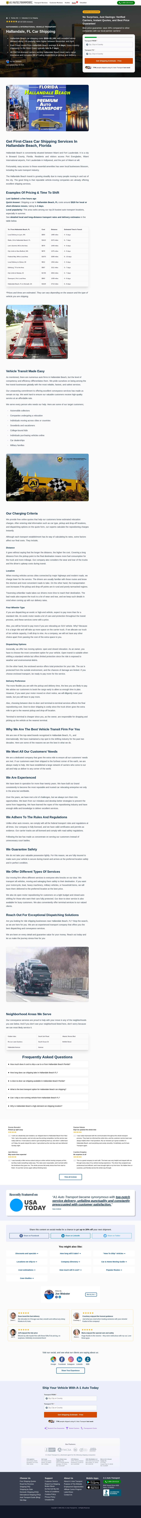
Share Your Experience (71, 1370)
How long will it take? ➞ (70, 1253)
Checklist (83, 3)
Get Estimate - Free (108, 61)
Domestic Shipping (27, 1492)
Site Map (23, 1500)
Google (53, 1364)
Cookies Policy (50, 1494)
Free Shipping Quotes (28, 1481)
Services (41, 3)
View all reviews (70, 1177)
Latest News (68, 1492)
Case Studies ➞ (27, 1278)
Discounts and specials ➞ (26, 1253)
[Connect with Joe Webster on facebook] (56, 1297)
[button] (126, 3)
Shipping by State (26, 1489)
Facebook (62, 1364)
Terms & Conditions (52, 1492)
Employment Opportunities (73, 1487)
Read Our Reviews (27, 1484)
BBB (87, 1364)
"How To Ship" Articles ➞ (114, 1253)
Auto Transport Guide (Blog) (30, 1497)
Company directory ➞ (70, 1262)
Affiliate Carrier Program (73, 1489)
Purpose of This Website (73, 1484)
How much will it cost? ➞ (70, 1270)
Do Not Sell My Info (52, 1489)
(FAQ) (36, 1492)
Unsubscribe (49, 1500)
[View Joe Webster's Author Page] (49, 1294)
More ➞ (91, 1294)
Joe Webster (17, 61)
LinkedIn (79, 1364)
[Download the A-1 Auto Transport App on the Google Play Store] (93, 1482)
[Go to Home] (7, 18)
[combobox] (109, 44)
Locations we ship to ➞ (27, 1262)
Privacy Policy (50, 1497)
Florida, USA (14, 18)
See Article (56, 1209)
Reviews (56, 3)
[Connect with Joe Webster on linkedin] (60, 1297)
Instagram (71, 1364)
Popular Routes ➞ (114, 1270)
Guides (67, 3)
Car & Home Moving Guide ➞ (114, 1262)
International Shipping (28, 1495)
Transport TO (90, 50)
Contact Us (68, 1495)
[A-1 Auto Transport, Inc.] (19, 3)
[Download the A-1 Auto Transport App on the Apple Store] (93, 1487)
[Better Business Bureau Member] (112, 1492)
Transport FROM (91, 41)
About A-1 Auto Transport (73, 1481)
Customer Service (51, 1481)
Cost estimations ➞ (26, 1270)
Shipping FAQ (25, 1487)
